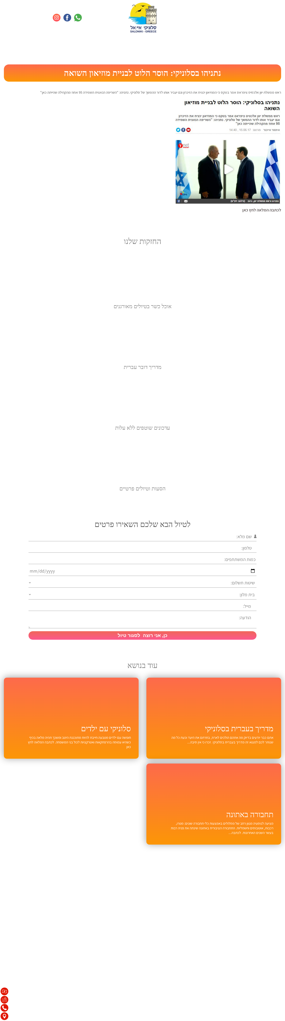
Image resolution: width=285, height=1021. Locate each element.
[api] (78, 17)
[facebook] (67, 17)
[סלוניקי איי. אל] (142, 17)
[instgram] (56, 17)
